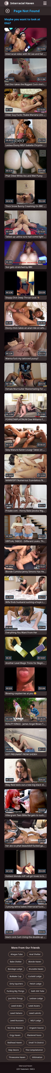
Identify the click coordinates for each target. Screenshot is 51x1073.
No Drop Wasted (15, 1028)
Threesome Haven (17, 1057)
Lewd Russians (17, 1020)
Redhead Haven (14, 1042)
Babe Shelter (16, 961)
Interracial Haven (22, 3)
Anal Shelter (35, 954)
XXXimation (37, 1057)
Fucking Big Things (15, 991)
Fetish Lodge (35, 983)
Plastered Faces (34, 1035)
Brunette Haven (36, 969)
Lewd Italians (16, 1013)
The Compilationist (34, 1050)
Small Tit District (36, 1042)
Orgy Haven (15, 1035)
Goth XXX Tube (37, 991)
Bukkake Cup (15, 976)
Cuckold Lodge (34, 976)
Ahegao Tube (17, 954)
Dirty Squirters (16, 983)
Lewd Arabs (16, 1005)
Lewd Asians (34, 1005)
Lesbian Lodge (36, 998)
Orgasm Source (36, 1028)
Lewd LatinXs (35, 1013)
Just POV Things (15, 998)
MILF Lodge (35, 1020)
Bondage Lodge (15, 969)
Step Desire (13, 1050)
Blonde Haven (34, 961)
